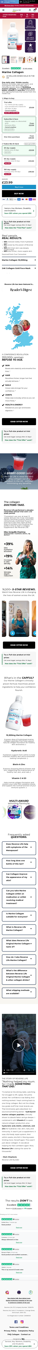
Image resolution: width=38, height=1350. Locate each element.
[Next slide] (33, 59)
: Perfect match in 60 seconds (19, 5)
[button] (13, 59)
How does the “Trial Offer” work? (18, 440)
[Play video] (19, 619)
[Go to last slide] (4, 59)
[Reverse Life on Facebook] (16, 1322)
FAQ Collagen (13, 1334)
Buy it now (19, 187)
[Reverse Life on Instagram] (22, 1322)
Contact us (25, 1334)
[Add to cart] (19, 199)
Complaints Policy (26, 1331)
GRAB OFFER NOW (19, 422)
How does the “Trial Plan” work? (18, 228)
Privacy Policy (10, 1331)
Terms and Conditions (19, 1327)
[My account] (29, 10)
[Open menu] (3, 10)
